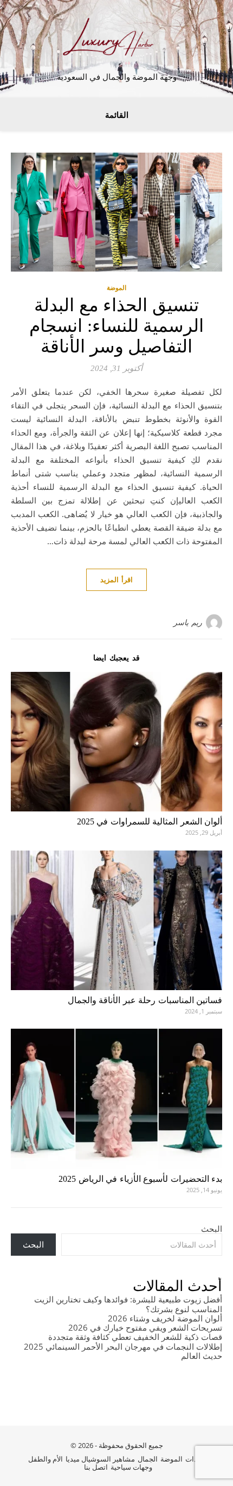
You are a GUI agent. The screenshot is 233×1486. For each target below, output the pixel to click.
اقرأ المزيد (116, 579)
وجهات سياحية (131, 1467)
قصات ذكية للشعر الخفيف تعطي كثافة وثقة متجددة (135, 1336)
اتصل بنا (96, 1467)
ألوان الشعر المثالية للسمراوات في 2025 (150, 821)
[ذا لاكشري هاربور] (116, 40)
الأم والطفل (45, 1459)
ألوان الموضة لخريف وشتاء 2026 (165, 1318)
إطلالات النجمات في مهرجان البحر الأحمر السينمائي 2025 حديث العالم (123, 1351)
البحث (211, 1228)
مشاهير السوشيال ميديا (100, 1459)
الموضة (116, 287)
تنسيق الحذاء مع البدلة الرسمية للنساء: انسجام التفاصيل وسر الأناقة (116, 325)
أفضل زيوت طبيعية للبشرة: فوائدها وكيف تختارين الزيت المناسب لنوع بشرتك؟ (128, 1304)
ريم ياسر (187, 622)
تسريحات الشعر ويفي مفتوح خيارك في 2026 (145, 1327)
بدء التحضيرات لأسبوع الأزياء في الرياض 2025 (140, 1178)
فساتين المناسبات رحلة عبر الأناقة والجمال (145, 1000)
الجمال (148, 1459)
